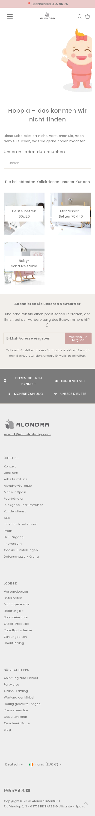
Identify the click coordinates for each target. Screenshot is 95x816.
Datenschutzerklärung (21, 556)
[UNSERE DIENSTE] (55, 393)
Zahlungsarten (15, 637)
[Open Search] (80, 16)
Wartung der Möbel (19, 697)
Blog (7, 729)
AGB (7, 518)
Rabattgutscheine (18, 630)
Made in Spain (15, 492)
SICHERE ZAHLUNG (28, 393)
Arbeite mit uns (15, 479)
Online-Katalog (16, 691)
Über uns (11, 472)
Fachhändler (50, 4)
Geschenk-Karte (17, 723)
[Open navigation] (14, 16)
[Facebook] (5, 791)
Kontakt (10, 466)
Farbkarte (11, 684)
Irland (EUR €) (46, 764)
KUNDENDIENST (73, 381)
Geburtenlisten (15, 716)
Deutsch (12, 764)
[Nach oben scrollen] (85, 803)
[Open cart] (87, 16)
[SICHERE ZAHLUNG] (9, 393)
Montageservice (17, 604)
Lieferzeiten (13, 598)
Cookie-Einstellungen (21, 550)
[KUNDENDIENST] (56, 381)
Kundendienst (15, 511)
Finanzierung (14, 643)
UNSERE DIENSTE (73, 393)
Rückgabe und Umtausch (24, 505)
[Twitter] (23, 791)
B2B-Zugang (14, 537)
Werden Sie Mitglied (78, 338)
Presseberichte (16, 710)
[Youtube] (28, 791)
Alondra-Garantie (18, 485)
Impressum (13, 543)
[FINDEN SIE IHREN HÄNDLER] (5, 381)
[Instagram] (8, 791)
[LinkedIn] (12, 791)
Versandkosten (16, 591)
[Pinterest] (16, 791)
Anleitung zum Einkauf (21, 678)
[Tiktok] (19, 791)
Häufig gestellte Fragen (22, 704)
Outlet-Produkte (16, 624)
